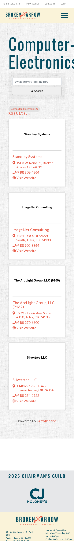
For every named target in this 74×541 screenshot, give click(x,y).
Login (63, 4)
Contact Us (50, 4)
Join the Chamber (11, 4)
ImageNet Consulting (31, 229)
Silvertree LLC (25, 379)
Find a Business (32, 4)
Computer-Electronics (23, 108)
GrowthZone (46, 421)
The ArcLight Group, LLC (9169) (34, 304)
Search (38, 91)
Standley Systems (27, 156)
